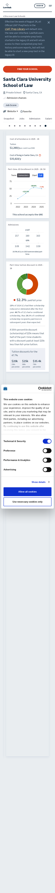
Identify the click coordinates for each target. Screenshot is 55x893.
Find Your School (27, 69)
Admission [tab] (34, 118)
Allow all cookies (27, 491)
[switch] (47, 450)
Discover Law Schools (15, 16)
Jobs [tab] (21, 118)
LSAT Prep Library (15, 29)
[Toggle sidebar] (50, 5)
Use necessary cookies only (28, 501)
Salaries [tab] (49, 118)
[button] (9, 125)
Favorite (27, 111)
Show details (39, 482)
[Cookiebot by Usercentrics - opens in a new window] (38, 389)
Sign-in (39, 5)
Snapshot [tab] (9, 118)
